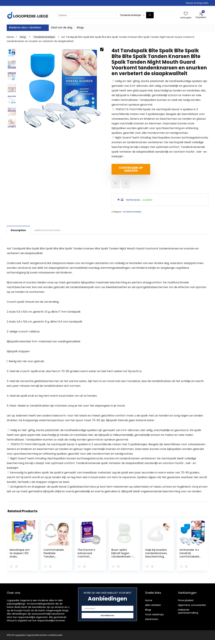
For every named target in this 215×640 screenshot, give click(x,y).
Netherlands (133, 199)
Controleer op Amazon (131, 169)
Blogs (80, 27)
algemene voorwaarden (192, 605)
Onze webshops (154, 614)
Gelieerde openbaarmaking (188, 611)
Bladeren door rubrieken (25, 27)
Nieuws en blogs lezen (197, 3)
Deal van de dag (61, 27)
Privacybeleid (185, 600)
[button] (101, 49)
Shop (23, 37)
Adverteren (151, 619)
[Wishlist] (186, 14)
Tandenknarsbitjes (44, 37)
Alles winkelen (153, 605)
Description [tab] (18, 230)
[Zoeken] (150, 15)
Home (10, 37)
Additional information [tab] (47, 230)
